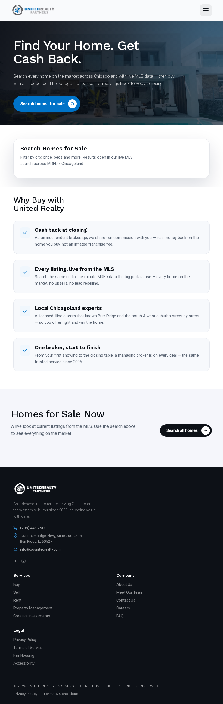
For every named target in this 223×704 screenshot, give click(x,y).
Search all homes (182, 430)
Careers (123, 608)
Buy (16, 584)
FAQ (119, 616)
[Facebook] (15, 560)
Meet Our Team (129, 592)
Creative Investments (31, 616)
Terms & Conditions (60, 694)
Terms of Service (28, 647)
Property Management (32, 608)
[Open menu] (206, 10)
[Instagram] (23, 560)
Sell (16, 592)
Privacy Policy (25, 639)
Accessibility (24, 663)
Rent (17, 600)
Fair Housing (23, 655)
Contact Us (125, 600)
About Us (124, 584)
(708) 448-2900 (33, 528)
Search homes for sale (42, 103)
